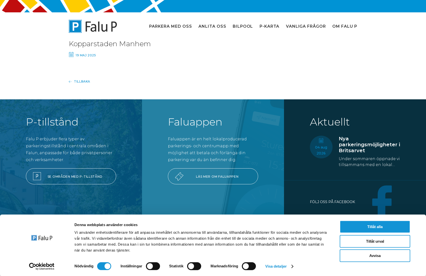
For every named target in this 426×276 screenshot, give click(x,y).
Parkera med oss (170, 26)
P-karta (270, 26)
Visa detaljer (276, 266)
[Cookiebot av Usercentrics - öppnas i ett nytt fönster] (41, 266)
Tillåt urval (375, 241)
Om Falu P (344, 26)
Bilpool (243, 26)
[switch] (153, 266)
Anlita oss (212, 26)
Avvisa (375, 256)
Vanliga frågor (306, 26)
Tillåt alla (375, 227)
